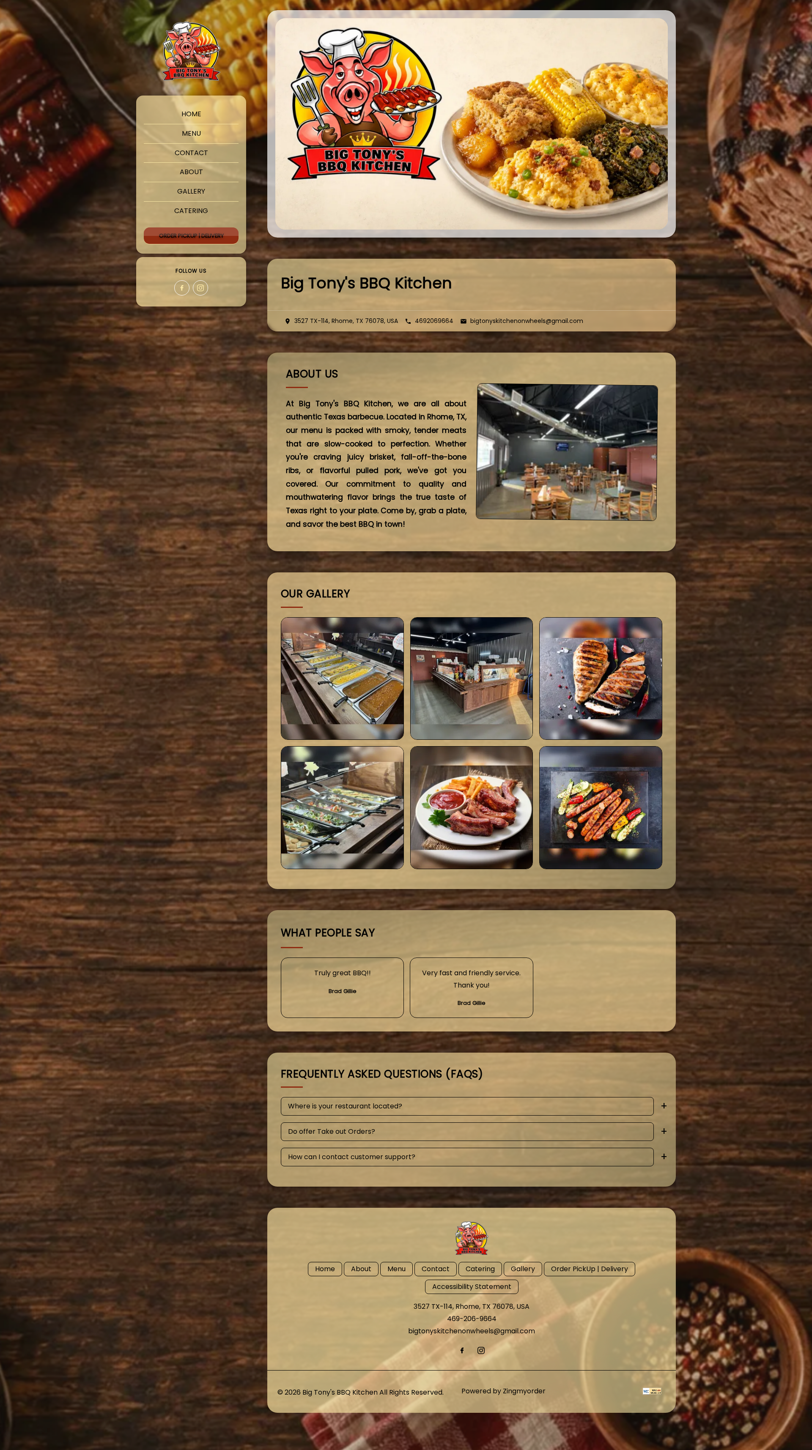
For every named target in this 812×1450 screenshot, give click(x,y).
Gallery (191, 191)
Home (191, 114)
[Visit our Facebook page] (181, 287)
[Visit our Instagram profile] (200, 287)
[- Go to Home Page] (191, 51)
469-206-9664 (472, 1319)
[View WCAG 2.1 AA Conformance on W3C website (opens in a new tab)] (652, 1391)
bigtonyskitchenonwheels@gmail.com (471, 1331)
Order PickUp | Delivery (191, 235)
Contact (191, 153)
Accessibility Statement (471, 1286)
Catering (191, 211)
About (191, 172)
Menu (191, 133)
